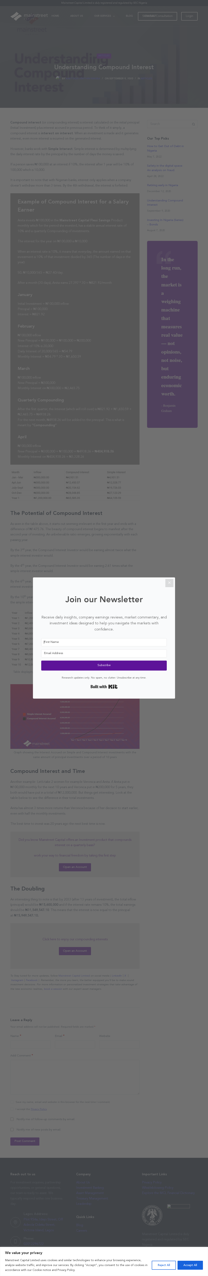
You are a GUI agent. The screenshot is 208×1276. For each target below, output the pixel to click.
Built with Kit (104, 686)
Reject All (164, 1265)
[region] (104, 1261)
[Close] (169, 583)
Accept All (190, 1265)
